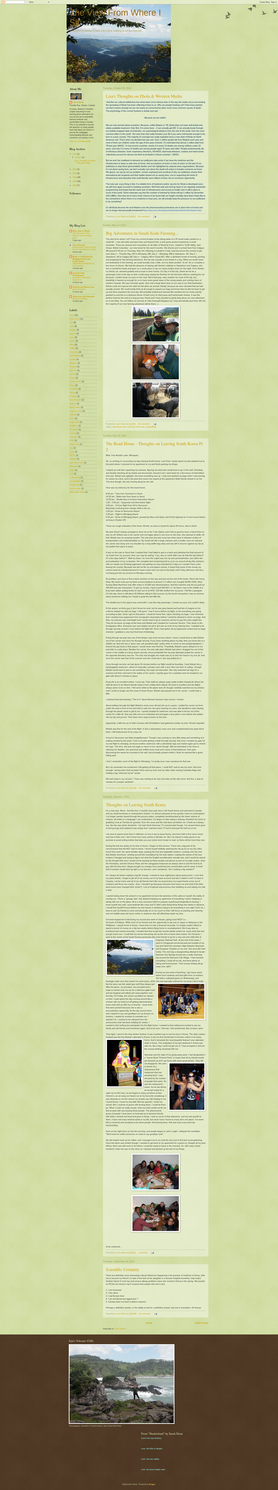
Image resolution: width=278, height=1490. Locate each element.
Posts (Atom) (120, 1329)
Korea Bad (74, 352)
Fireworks (74, 437)
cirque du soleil (76, 411)
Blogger (152, 1484)
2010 (75, 177)
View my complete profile (80, 141)
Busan (72, 385)
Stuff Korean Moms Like (83, 287)
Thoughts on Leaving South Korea (136, 804)
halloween (74, 466)
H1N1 (72, 440)
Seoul (72, 337)
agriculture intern (119, 427)
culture (72, 341)
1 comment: (143, 1253)
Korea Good (74, 319)
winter (72, 418)
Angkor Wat (74, 422)
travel (72, 315)
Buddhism (74, 426)
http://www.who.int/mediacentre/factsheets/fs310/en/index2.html (172, 210)
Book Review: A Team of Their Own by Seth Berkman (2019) (84, 248)
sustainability (150, 427)
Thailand (73, 367)
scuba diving (75, 477)
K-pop (72, 452)
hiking (72, 345)
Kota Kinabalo (75, 400)
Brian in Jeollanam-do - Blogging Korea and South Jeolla (83, 259)
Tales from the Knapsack (84, 296)
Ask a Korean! (79, 245)
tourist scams (75, 488)
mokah (72, 378)
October (78, 157)
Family (72, 393)
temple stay (74, 485)
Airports (73, 334)
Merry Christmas (79, 289)
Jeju (71, 448)
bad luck (73, 370)
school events (75, 381)
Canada (73, 359)
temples (73, 330)
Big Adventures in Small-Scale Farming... (142, 233)
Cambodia (74, 389)
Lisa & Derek (78, 102)
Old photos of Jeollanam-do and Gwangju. (83, 265)
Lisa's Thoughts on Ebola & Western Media (144, 96)
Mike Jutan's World (81, 231)
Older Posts (202, 1323)
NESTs (72, 455)
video (72, 326)
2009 (75, 181)
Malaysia (73, 363)
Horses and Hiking (80, 299)
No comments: (144, 216)
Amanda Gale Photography (79, 274)
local (142, 427)
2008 (75, 185)
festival (73, 374)
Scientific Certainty (122, 1269)
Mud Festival (75, 407)
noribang (73, 415)
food (137, 427)
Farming (131, 427)
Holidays (73, 396)
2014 (75, 154)
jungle (72, 470)
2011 (75, 173)
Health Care (74, 444)
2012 (75, 169)
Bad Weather (75, 356)
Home (148, 1323)
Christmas (74, 429)
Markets (73, 404)
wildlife (72, 348)
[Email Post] (155, 216)
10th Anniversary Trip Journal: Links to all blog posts (82, 235)
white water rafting (77, 492)
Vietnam (73, 459)
